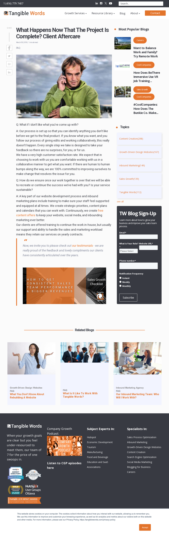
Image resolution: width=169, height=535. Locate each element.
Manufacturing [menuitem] (94, 452)
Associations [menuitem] (94, 467)
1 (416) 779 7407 (13, 3)
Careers (140, 40)
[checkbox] (138, 282)
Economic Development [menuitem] (100, 442)
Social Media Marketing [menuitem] (139, 462)
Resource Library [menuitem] (102, 13)
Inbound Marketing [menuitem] (137, 442)
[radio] (138, 278)
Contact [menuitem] (155, 13)
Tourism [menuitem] (91, 447)
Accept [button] (145, 527)
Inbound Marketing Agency (130, 387)
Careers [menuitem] (131, 471)
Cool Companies (144, 64)
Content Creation (131, 138)
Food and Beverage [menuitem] (97, 457)
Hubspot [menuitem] (91, 437)
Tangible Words (130, 192)
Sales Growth (142, 89)
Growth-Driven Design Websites (139, 152)
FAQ (18, 48)
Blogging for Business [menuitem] (139, 467)
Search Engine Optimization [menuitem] (141, 457)
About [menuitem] (134, 13)
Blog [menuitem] (122, 13)
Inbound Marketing (132, 165)
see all (120, 201)
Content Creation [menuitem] (136, 452)
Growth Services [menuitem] (75, 13)
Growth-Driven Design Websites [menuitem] (144, 447)
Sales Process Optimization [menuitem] (141, 437)
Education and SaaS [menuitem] (97, 462)
